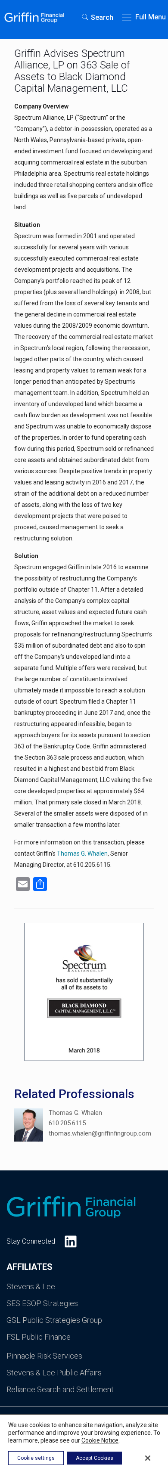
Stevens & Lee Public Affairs (54, 1372)
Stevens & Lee (30, 1286)
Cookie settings (36, 1458)
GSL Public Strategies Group (54, 1320)
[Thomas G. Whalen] (28, 1126)
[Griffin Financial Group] (34, 17)
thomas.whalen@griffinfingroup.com (100, 1133)
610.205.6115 (67, 1123)
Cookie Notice (99, 1440)
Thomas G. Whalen (82, 853)
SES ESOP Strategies (42, 1303)
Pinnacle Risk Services (44, 1355)
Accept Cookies (94, 1458)
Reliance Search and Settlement (60, 1389)
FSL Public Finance (38, 1336)
